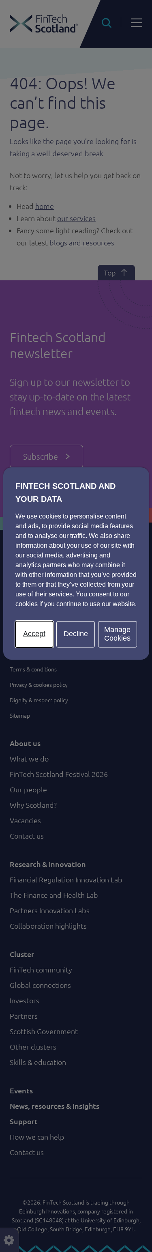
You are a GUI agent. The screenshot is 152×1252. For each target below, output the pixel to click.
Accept (34, 634)
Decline (76, 634)
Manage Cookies (117, 634)
